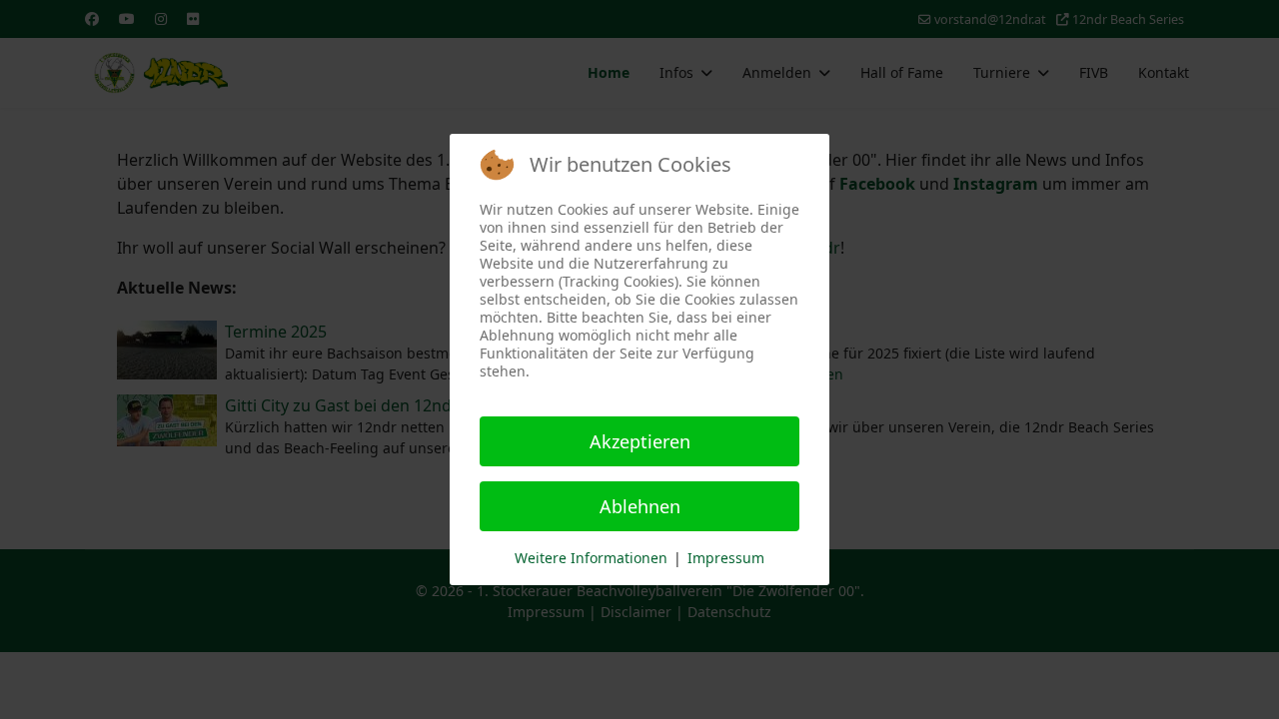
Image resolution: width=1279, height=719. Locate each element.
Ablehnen (640, 506)
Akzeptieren (640, 441)
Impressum (725, 557)
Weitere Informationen (591, 557)
